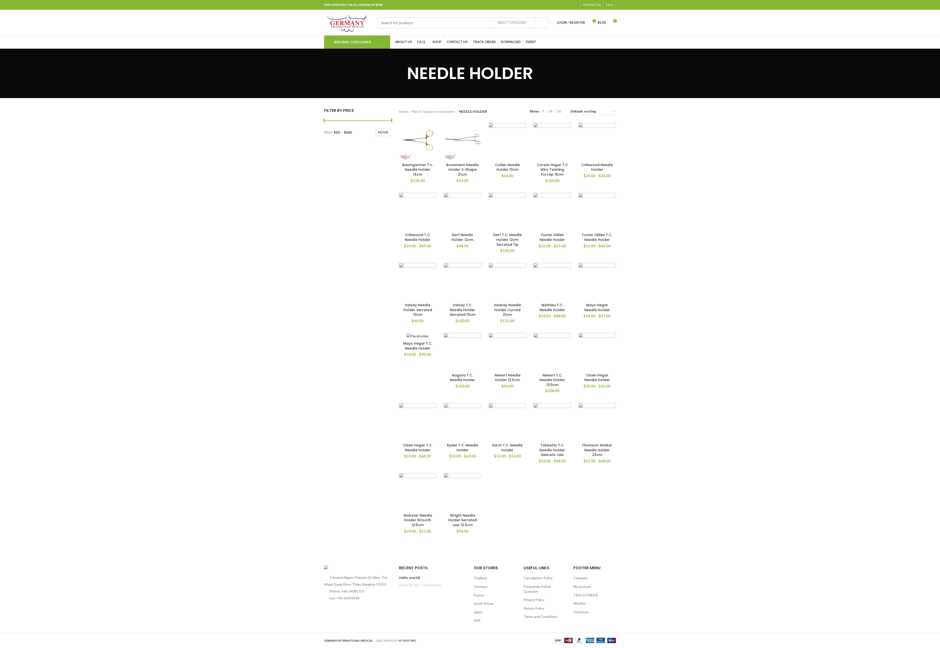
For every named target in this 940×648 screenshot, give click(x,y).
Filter (383, 132)
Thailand (480, 578)
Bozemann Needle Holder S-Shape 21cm (462, 169)
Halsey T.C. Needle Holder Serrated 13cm (462, 310)
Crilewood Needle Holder (597, 167)
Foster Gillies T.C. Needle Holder (597, 237)
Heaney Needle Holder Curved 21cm (507, 310)
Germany (481, 586)
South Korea (483, 603)
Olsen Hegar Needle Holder (597, 378)
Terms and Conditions (540, 616)
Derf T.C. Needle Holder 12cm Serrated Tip (507, 239)
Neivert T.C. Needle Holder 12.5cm (552, 380)
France (479, 595)
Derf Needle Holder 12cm (462, 237)
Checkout (580, 612)
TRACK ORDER (585, 595)
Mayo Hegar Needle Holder (597, 307)
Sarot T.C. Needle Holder (507, 448)
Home (403, 111)
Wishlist (579, 603)
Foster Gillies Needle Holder (552, 237)
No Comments (432, 585)
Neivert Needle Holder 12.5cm (507, 378)
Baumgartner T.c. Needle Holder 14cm (417, 169)
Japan (478, 612)
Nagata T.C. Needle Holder (462, 378)
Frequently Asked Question (537, 588)
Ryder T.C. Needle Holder (462, 448)
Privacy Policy (534, 600)
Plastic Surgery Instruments (433, 111)
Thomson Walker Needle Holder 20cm (597, 450)
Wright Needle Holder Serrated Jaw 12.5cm (462, 520)
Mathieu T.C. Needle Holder (552, 307)
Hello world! (409, 577)
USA (477, 620)
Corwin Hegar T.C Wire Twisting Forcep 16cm (552, 169)
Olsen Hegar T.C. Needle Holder (418, 448)
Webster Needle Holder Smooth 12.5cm (417, 520)
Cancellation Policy (538, 578)
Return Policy (534, 608)
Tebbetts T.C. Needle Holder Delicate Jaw (552, 450)
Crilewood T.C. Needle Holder (418, 237)
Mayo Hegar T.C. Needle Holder (417, 346)
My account (582, 586)
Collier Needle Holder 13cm (507, 167)
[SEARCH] (542, 22)
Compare (580, 578)
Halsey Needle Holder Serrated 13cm (417, 310)
